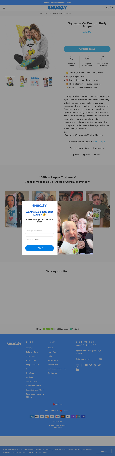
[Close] (90, 204)
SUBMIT (39, 248)
